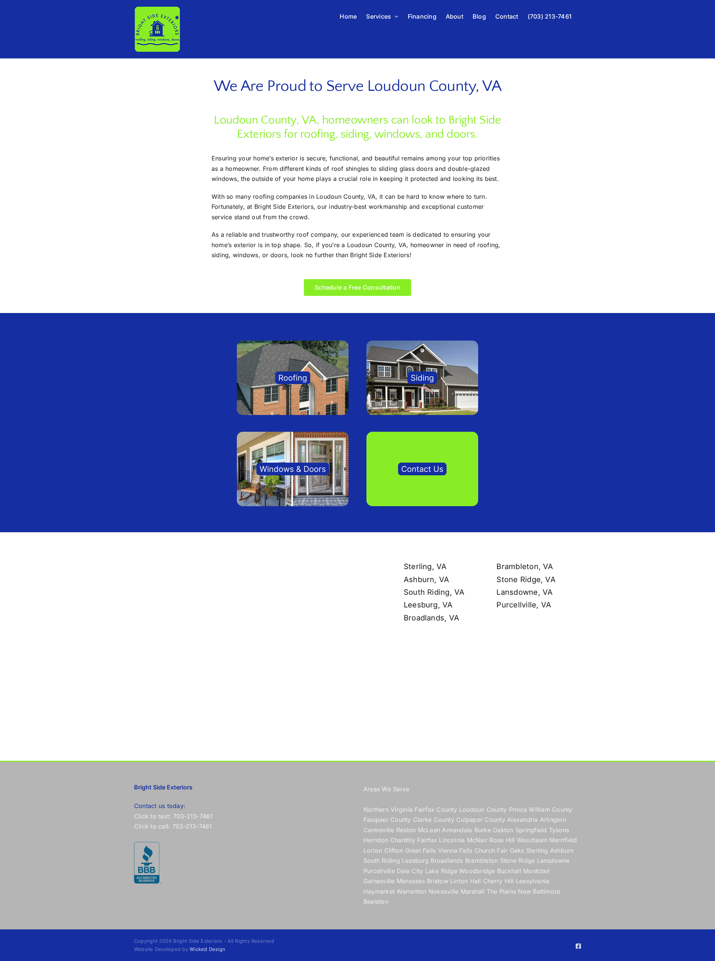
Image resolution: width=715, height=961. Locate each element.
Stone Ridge (517, 860)
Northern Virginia (388, 809)
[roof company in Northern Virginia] (293, 343)
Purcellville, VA (523, 604)
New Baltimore (539, 891)
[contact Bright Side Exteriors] (422, 434)
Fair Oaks (510, 850)
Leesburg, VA (428, 604)
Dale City (410, 871)
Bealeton (375, 901)
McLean (429, 830)
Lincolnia (452, 840)
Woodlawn (532, 840)
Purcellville (379, 871)
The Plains (501, 891)
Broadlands (446, 860)
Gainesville (379, 881)
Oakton (503, 830)
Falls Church (477, 850)
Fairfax (427, 840)
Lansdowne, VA (524, 592)
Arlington (553, 819)
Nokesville (443, 891)
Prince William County (541, 809)
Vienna (447, 850)
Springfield (531, 830)
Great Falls (420, 850)
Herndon (375, 840)
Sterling (537, 850)
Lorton (372, 850)
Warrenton (411, 891)
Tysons (559, 830)
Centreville (378, 830)
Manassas (411, 881)
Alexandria (522, 819)
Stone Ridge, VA (526, 579)
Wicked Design (207, 949)
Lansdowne (553, 860)
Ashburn (562, 850)
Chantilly (402, 840)
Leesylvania (533, 881)
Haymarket (379, 891)
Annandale (457, 830)
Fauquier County (388, 819)
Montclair (536, 871)
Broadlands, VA (431, 617)
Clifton (393, 850)
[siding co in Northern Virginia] (422, 343)
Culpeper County (480, 819)
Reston (406, 830)
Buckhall (509, 871)
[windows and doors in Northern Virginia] (293, 434)
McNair (477, 840)
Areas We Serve (386, 789)
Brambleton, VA (524, 566)
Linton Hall (465, 881)
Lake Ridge (441, 871)
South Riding (381, 860)
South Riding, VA (434, 592)
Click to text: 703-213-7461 (173, 816)
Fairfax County (435, 809)
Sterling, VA (425, 566)
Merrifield (563, 840)
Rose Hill (502, 840)
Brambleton (481, 860)
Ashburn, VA (426, 579)
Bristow (437, 881)
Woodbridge (477, 871)
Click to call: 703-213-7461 (173, 826)
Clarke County (433, 819)
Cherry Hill (498, 881)
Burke (482, 830)
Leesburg (415, 860)
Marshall (473, 891)
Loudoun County (483, 809)
